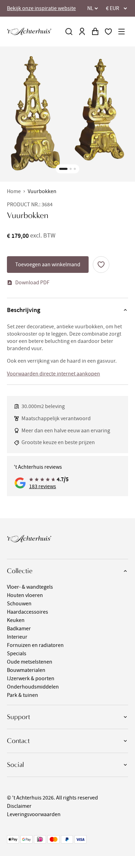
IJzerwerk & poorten (30, 678)
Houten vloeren (25, 595)
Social (15, 765)
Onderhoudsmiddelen (33, 686)
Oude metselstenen (29, 661)
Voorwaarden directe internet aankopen (53, 373)
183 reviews (42, 486)
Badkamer (19, 628)
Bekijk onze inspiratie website (41, 8)
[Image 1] (63, 169)
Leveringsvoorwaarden (34, 814)
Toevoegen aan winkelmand (47, 264)
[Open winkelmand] (95, 31)
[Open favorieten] (108, 31)
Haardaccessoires (27, 611)
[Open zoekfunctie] (68, 31)
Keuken (16, 620)
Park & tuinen (22, 695)
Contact (18, 741)
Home (14, 191)
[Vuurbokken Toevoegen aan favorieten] (101, 264)
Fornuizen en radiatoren (35, 645)
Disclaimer (19, 806)
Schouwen (19, 603)
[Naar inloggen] (82, 31)
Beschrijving (23, 310)
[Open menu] (121, 31)
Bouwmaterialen (26, 670)
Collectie (20, 571)
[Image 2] (71, 169)
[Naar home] (29, 31)
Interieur (17, 636)
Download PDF (32, 282)
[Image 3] (75, 169)
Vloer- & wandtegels (30, 586)
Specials (16, 653)
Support (18, 717)
